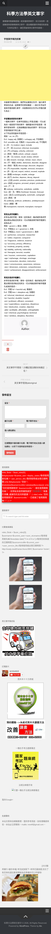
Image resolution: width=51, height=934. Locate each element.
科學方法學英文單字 (25, 13)
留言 (7, 403)
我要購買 (37, 491)
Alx (40, 926)
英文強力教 (8, 42)
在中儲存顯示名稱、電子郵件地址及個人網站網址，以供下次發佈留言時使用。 (25, 445)
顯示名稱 (9, 421)
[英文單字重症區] (18, 657)
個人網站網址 (10, 430)
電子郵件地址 (32, 421)
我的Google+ (7, 800)
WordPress (24, 926)
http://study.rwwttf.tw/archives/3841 (17, 549)
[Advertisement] (25, 75)
